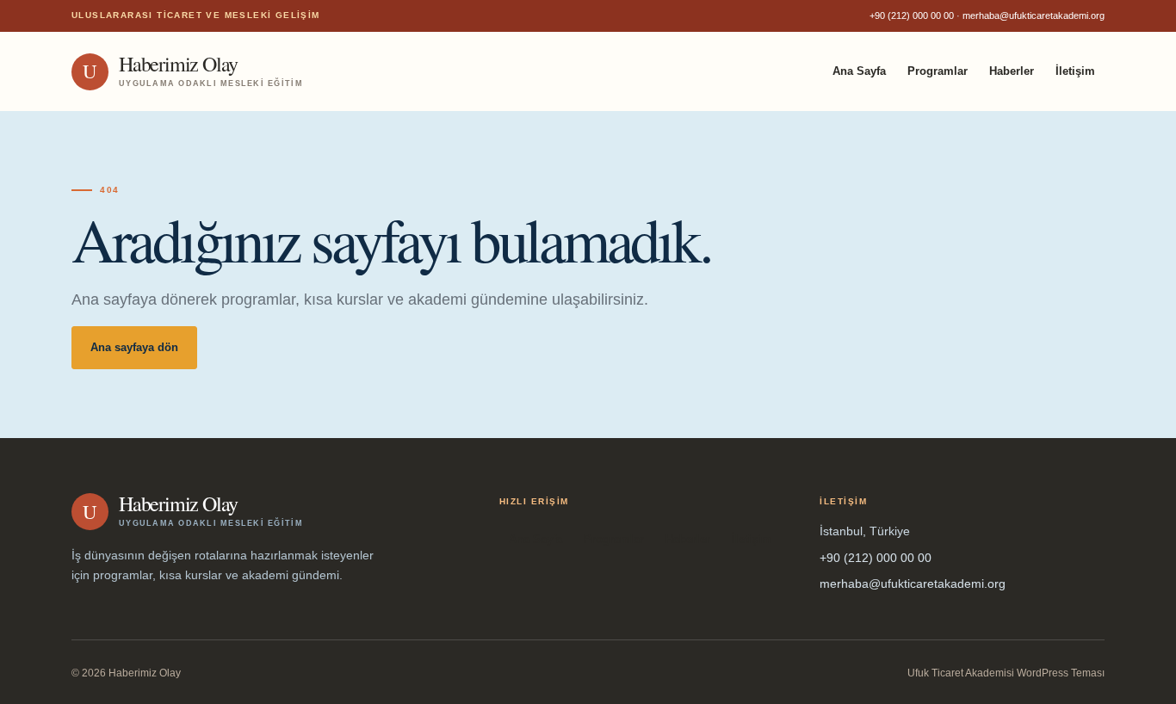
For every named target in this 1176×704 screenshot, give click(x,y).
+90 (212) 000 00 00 (912, 15)
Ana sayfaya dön (134, 347)
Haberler (1011, 71)
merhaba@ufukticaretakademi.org (1033, 15)
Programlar (937, 71)
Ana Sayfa (859, 71)
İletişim (1075, 71)
